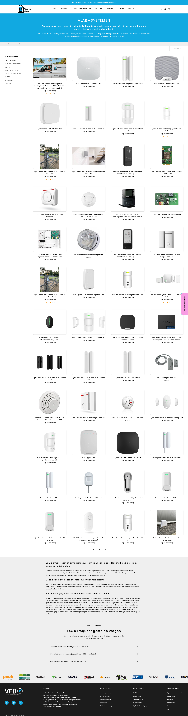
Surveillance (137, 703)
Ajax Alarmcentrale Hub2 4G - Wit (88, 84)
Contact (169, 706)
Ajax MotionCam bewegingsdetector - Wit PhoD (127, 539)
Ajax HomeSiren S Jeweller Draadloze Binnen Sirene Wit (88, 173)
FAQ (168, 709)
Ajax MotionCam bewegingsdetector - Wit (127, 295)
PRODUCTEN (65, 9)
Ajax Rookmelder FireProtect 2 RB (50, 129)
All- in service (105, 696)
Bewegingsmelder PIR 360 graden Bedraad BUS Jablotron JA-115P (89, 216)
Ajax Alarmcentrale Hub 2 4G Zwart (128, 458)
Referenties (171, 703)
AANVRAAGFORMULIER (185, 304)
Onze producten (13, 44)
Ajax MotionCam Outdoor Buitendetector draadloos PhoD (49, 296)
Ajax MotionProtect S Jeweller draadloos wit (127, 130)
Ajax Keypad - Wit (88, 458)
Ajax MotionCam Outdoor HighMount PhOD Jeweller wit (128, 499)
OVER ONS (120, 9)
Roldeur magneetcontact (166, 378)
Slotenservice (138, 699)
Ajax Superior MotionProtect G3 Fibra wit (167, 498)
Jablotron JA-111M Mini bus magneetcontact (88, 418)
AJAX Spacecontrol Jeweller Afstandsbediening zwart (49, 339)
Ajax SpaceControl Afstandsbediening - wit (166, 418)
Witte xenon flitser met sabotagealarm (88, 255)
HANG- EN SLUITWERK (12, 70)
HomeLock (104, 703)
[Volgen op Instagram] (14, 703)
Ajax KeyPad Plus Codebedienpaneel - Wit (88, 295)
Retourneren (171, 696)
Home (3, 44)
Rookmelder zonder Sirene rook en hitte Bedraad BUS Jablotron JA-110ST (49, 419)
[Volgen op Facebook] (7, 703)
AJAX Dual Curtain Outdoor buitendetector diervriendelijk (166, 539)
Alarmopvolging (105, 693)
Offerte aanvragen (106, 706)
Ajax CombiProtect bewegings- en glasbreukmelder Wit (49, 459)
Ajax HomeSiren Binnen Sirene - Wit (166, 84)
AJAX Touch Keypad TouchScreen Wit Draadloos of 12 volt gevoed (128, 256)
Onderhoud (137, 696)
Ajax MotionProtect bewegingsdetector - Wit (166, 130)
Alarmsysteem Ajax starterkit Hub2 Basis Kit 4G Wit (166, 296)
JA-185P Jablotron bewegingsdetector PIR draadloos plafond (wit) (88, 539)
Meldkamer (137, 693)
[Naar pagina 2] (123, 549)
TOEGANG (8, 83)
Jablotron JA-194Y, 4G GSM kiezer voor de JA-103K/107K (166, 173)
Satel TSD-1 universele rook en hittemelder (127, 418)
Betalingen (170, 699)
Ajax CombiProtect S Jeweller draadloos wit (88, 338)
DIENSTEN (98, 9)
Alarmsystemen (26, 44)
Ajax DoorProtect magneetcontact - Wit (128, 84)
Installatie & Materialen (75, 575)
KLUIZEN (7, 77)
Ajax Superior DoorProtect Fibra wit (50, 498)
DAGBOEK (109, 9)
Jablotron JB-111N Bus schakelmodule (167, 214)
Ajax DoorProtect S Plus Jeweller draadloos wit (88, 379)
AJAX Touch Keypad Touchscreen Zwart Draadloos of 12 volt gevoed (127, 173)
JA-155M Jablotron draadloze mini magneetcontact (167, 256)
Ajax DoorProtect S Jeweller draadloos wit (88, 129)
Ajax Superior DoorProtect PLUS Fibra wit (167, 458)
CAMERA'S (8, 67)
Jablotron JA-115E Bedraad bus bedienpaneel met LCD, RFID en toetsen (127, 216)
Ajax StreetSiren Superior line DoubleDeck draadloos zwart (127, 339)
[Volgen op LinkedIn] (21, 703)
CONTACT (131, 9)
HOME (55, 9)
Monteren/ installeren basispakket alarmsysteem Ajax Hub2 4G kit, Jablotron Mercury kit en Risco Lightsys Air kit (50, 86)
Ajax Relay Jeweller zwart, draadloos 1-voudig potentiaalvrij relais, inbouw (167, 339)
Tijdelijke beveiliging (140, 706)
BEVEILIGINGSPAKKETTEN (82, 9)
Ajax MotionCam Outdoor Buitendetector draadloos (49, 173)
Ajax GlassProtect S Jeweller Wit (128, 378)
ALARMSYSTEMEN (10, 61)
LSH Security (9, 80)
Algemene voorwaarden (175, 693)
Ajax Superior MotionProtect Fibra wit (89, 498)
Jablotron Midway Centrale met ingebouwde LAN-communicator (50, 256)
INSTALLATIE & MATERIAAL (13, 74)
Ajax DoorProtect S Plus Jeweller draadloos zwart (49, 379)
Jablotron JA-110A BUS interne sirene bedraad (49, 216)
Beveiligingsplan (105, 699)
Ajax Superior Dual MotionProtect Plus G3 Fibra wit (49, 539)
